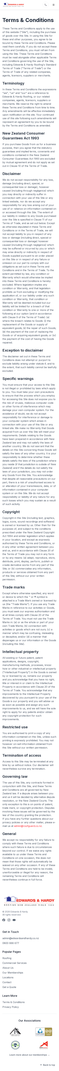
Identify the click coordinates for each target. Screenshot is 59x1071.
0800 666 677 (10, 943)
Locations (7, 977)
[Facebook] (3, 920)
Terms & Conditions (13, 1002)
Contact (6, 982)
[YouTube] (14, 920)
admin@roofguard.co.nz (28, 825)
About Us (7, 967)
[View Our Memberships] (15, 1031)
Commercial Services (14, 962)
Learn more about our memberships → (29, 1055)
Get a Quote (9, 987)
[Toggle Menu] (54, 5)
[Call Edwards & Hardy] (46, 5)
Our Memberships (12, 972)
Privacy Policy (10, 1006)
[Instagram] (9, 920)
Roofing (6, 958)
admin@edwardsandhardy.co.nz (20, 938)
